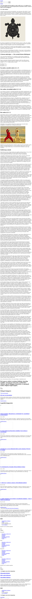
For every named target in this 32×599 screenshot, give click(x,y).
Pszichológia (4, 537)
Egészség (3, 535)
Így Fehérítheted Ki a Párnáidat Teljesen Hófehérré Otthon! (12, 466)
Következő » (16, 508)
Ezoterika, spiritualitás (6, 536)
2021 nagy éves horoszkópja (6, 395)
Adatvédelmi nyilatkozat (5, 577)
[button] (1, 0)
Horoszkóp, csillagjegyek (6, 533)
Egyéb (3, 538)
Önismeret (4, 534)
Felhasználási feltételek (5, 573)
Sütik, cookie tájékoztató (5, 575)
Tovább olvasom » (3, 400)
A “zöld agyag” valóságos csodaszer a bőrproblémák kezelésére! (13, 482)
